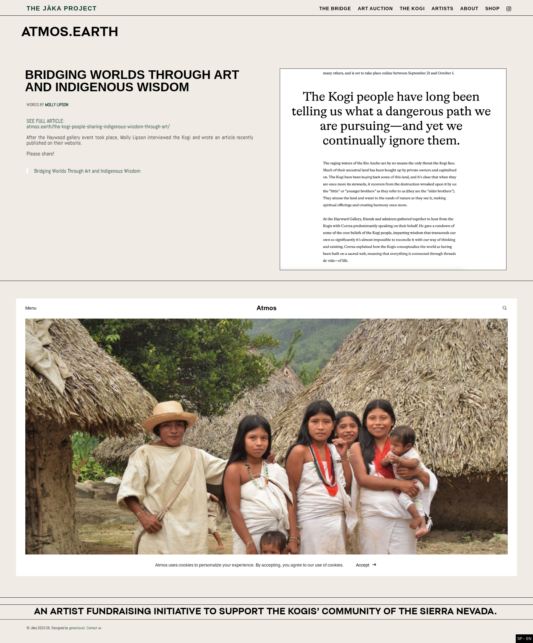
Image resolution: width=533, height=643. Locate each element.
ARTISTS (442, 8)
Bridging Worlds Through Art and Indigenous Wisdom (87, 170)
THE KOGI (412, 8)
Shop (492, 8)
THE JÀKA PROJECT (62, 8)
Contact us (94, 627)
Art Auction (375, 8)
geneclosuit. (77, 627)
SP (519, 639)
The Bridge (335, 8)
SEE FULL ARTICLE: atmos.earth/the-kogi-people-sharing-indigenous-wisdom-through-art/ (98, 123)
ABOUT (469, 8)
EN (528, 639)
